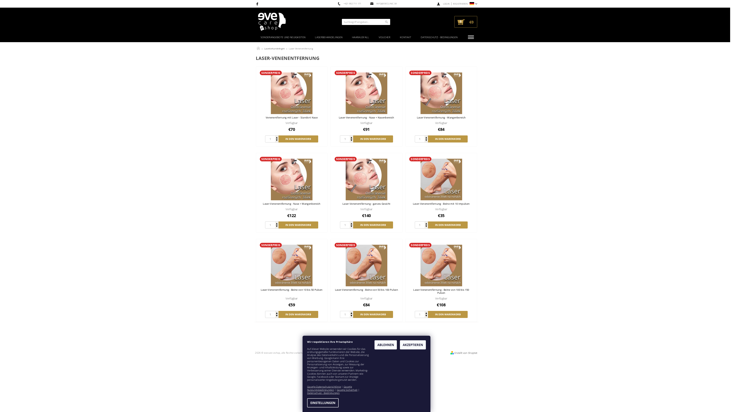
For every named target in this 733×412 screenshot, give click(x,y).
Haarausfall (360, 37)
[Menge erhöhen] (277, 137)
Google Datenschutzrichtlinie (324, 386)
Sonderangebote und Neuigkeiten (283, 37)
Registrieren (460, 3)
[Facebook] (258, 4)
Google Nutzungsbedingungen (329, 388)
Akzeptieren (413, 345)
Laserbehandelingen (328, 37)
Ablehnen (385, 345)
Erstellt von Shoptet (465, 353)
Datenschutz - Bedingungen (439, 37)
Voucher (384, 37)
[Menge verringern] (277, 140)
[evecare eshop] (272, 21)
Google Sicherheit (347, 390)
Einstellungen (322, 403)
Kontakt (405, 37)
